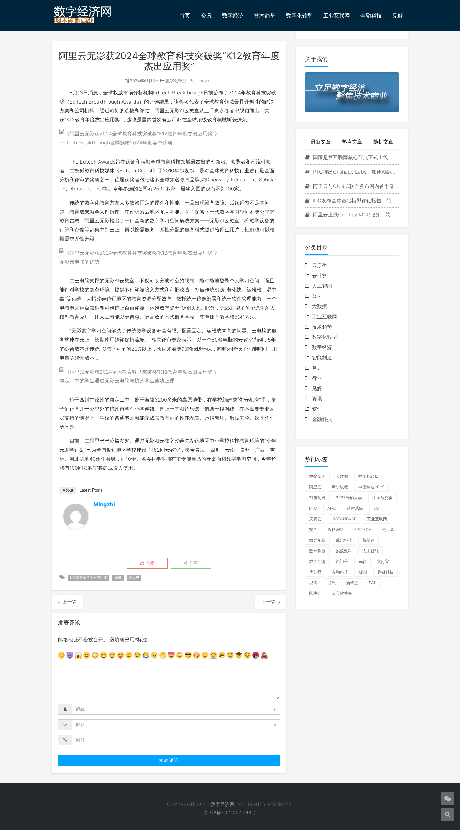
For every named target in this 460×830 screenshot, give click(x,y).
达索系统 (355, 508)
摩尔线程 (340, 486)
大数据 (319, 306)
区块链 (315, 593)
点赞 (149, 563)
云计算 (319, 275)
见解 (397, 16)
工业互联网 (336, 16)
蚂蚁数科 (344, 550)
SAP (372, 582)
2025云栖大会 (349, 497)
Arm (362, 571)
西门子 (342, 561)
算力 (317, 368)
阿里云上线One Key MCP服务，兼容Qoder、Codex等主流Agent (355, 214)
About (68, 490)
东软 (362, 561)
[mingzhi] (75, 516)
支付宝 (383, 561)
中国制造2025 (371, 486)
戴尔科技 (344, 540)
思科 (313, 582)
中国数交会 (382, 497)
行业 (317, 378)
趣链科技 (385, 571)
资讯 (206, 16)
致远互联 (317, 540)
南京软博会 (342, 593)
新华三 (352, 582)
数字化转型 (299, 16)
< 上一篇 (67, 602)
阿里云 (134, 577)
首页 (185, 16)
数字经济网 (222, 804)
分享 (192, 563)
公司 (317, 296)
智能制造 (322, 357)
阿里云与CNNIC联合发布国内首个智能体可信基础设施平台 (355, 186)
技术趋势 (264, 16)
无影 (118, 577)
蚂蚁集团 (317, 476)
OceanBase (344, 518)
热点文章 (352, 142)
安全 (313, 529)
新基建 (368, 540)
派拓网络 (336, 529)
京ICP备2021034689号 (230, 812)
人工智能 (322, 286)
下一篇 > (271, 602)
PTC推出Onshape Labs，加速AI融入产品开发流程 (355, 172)
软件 (317, 409)
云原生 (319, 265)
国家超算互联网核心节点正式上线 (349, 157)
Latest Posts (91, 490)
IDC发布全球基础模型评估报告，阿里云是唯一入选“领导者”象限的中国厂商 (355, 200)
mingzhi (202, 80)
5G (376, 508)
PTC (313, 508)
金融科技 (371, 16)
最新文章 (321, 142)
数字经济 (232, 16)
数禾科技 (317, 550)
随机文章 (383, 142)
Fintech (363, 529)
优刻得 (315, 571)
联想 (332, 582)
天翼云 (315, 518)
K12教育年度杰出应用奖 (88, 577)
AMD (331, 508)
